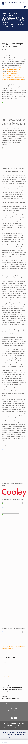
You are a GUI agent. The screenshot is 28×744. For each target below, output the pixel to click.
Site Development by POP (18, 734)
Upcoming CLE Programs (14, 710)
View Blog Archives (6, 677)
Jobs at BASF (14, 708)
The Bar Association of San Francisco (14, 723)
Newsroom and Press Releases (14, 703)
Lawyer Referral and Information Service (14, 727)
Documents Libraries (14, 713)
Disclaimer (14, 737)
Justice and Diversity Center (14, 725)
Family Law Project (19, 79)
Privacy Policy (6, 737)
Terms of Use (22, 737)
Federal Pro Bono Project (10, 81)
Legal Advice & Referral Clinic (14, 77)
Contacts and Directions (14, 706)
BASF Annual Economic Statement (14, 715)
